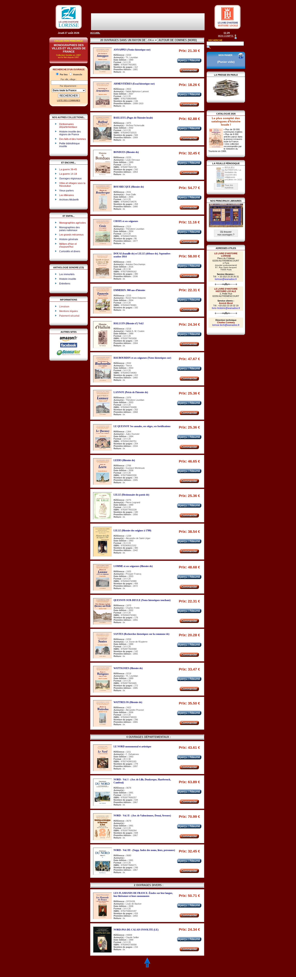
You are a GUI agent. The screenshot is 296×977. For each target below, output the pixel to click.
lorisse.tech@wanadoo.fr (225, 325)
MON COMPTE (226, 36)
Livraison (64, 306)
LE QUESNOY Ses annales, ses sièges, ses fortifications (142, 426)
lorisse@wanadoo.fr (226, 279)
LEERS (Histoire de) (124, 460)
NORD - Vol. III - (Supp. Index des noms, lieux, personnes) (144, 850)
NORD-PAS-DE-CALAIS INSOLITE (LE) (136, 929)
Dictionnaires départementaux (68, 125)
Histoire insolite (67, 279)
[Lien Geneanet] (68, 355)
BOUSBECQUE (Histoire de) (129, 186)
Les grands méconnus (71, 234)
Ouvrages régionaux (70, 178)
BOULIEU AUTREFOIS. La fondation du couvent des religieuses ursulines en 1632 (233, 173)
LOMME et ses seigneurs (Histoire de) (133, 566)
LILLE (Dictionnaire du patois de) (131, 494)
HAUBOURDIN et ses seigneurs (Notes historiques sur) (142, 357)
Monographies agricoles (72, 222)
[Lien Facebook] (68, 346)
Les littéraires (66, 195)
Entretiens (64, 283)
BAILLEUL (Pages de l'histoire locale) (133, 117)
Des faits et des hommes (72, 139)
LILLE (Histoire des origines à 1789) (132, 530)
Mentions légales (68, 311)
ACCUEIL (95, 33)
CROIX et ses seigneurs (126, 221)
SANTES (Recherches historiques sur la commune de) (141, 634)
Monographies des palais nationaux (69, 229)
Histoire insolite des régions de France (70, 133)
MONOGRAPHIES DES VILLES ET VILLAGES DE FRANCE (69, 48)
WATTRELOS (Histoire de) (128, 702)
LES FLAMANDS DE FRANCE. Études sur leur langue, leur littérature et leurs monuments (143, 894)
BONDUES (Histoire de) (126, 152)
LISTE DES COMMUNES (68, 100)
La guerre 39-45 (68, 169)
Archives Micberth (69, 199)
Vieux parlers (66, 190)
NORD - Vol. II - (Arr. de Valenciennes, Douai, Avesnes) (142, 815)
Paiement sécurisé (69, 315)
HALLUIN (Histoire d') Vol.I (129, 323)
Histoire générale (68, 239)
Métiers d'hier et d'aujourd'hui (68, 245)
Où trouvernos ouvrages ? (225, 233)
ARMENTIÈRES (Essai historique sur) (134, 83)
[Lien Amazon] (68, 342)
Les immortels (67, 274)
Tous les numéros (229, 186)
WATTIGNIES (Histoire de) (128, 668)
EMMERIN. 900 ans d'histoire (129, 290)
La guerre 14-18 (68, 173)
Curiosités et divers (69, 251)
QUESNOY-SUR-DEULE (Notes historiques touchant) (142, 600)
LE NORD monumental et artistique (132, 746)
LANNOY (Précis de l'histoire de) (131, 392)
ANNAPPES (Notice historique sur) (132, 49)
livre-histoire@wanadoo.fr (226, 308)
